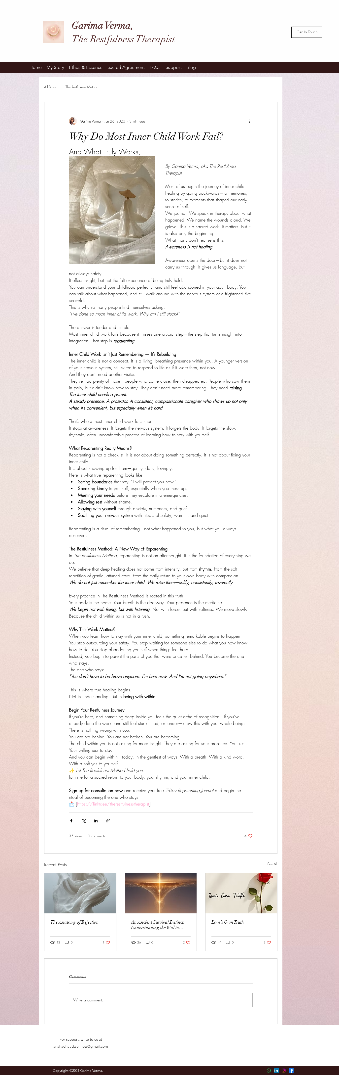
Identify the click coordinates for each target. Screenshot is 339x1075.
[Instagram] (283, 1070)
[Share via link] (107, 820)
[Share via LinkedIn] (95, 820)
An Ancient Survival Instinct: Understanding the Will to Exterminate (158, 924)
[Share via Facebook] (71, 820)
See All (272, 863)
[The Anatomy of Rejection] (80, 893)
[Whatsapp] (268, 1070)
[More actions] (250, 121)
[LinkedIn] (276, 1070)
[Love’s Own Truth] (241, 893)
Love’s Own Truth (227, 922)
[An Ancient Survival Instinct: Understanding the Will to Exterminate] (161, 893)
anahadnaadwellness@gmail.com (80, 1046)
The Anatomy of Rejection (74, 922)
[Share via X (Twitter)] (83, 820)
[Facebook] (291, 1070)
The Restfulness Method (82, 87)
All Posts (50, 87)
